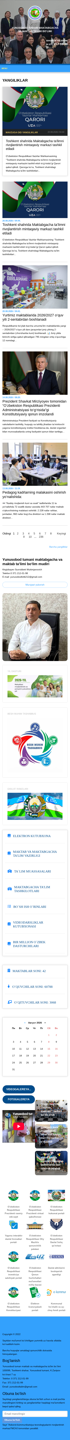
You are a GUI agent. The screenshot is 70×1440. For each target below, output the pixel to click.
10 (30, 536)
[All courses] (35, 686)
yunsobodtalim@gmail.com (23, 1386)
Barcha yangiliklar (58, 546)
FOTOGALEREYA (19, 1099)
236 (41, 536)
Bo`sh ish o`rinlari (29, 906)
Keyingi (61, 533)
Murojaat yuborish (35, 584)
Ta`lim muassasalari (32, 871)
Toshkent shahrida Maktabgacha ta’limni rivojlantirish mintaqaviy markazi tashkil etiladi (35, 145)
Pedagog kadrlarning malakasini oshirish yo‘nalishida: (34, 494)
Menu (4, 68)
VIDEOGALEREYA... (18, 1089)
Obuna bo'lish (12, 1420)
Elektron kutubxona (32, 836)
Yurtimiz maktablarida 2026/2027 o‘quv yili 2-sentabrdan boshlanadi (32, 317)
